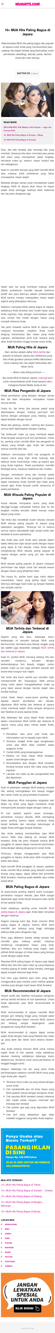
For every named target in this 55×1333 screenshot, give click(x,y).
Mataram (9, 1247)
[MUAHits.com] (27, 3)
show (34, 73)
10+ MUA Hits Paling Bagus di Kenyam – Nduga (23, 135)
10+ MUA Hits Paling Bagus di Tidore (20, 1184)
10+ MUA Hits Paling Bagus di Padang (21, 1196)
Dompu (8, 1233)
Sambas (8, 1266)
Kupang (8, 1243)
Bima (7, 1229)
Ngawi (8, 1252)
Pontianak (10, 1261)
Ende (7, 1238)
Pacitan (8, 1256)
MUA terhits (39, 352)
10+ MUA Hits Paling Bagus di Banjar (21, 1211)
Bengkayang (11, 1224)
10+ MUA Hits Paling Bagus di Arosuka (20, 139)
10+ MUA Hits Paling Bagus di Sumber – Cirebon (27, 1190)
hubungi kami (46, 377)
